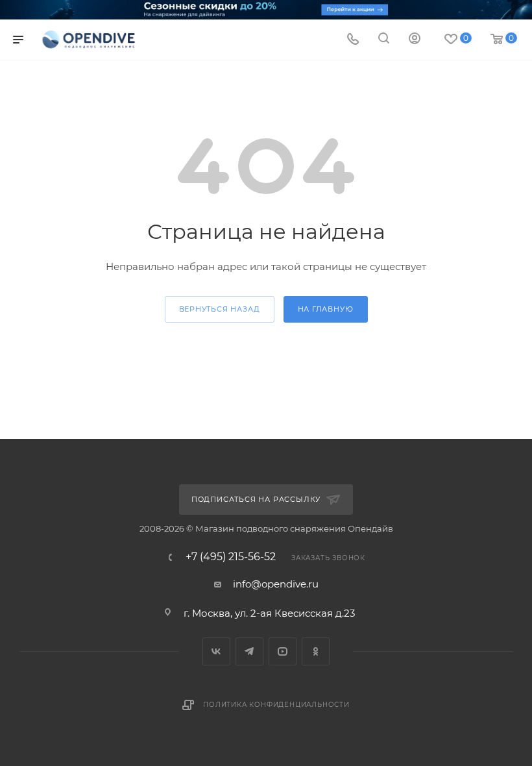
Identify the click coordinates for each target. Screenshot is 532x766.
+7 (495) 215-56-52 (231, 557)
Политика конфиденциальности (276, 704)
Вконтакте (216, 651)
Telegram (249, 651)
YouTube (282, 651)
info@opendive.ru (276, 584)
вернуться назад (219, 309)
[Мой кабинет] (414, 40)
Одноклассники (316, 651)
